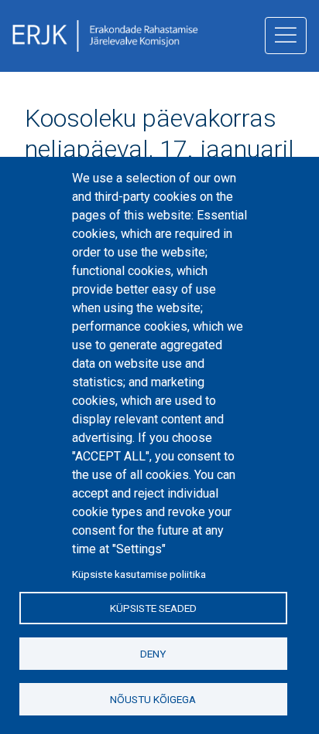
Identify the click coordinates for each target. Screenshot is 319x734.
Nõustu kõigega (153, 699)
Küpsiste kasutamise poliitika (139, 574)
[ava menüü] (286, 35)
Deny (153, 653)
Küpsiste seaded (153, 608)
